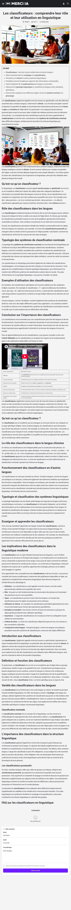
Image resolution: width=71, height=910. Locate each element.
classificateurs (26, 338)
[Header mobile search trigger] (68, 3)
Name (5, 832)
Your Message (7, 847)
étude (46, 309)
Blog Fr (27, 22)
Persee (33, 341)
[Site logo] (17, 3)
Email (4, 840)
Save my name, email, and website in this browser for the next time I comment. (25, 865)
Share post (44, 22)
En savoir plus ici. (37, 541)
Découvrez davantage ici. (16, 582)
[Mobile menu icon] (3, 4)
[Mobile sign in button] (63, 3)
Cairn (41, 341)
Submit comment (35, 870)
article (55, 275)
